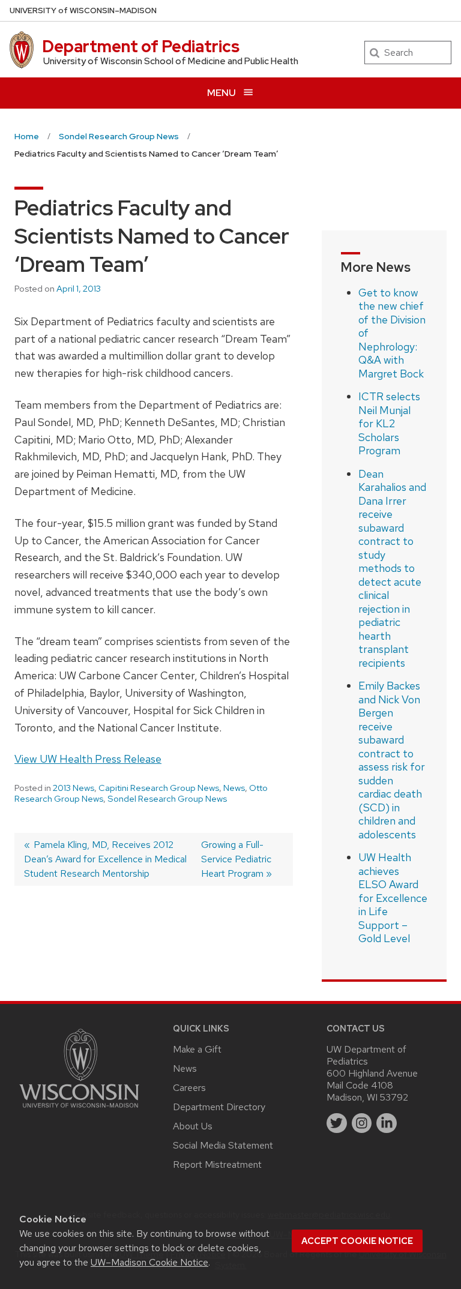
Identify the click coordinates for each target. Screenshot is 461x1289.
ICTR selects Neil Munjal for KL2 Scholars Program (389, 423)
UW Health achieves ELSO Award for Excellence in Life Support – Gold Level (392, 897)
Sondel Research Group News (167, 799)
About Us (192, 1126)
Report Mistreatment (217, 1164)
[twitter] (337, 1123)
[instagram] (362, 1123)
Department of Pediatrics (141, 46)
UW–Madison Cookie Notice (149, 1262)
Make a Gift (197, 1049)
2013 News (73, 788)
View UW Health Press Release (87, 759)
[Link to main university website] (79, 1110)
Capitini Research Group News (158, 788)
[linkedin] (386, 1123)
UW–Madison (83, 10)
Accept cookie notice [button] (357, 1241)
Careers (189, 1087)
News (234, 788)
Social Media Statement (223, 1145)
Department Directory (219, 1107)
